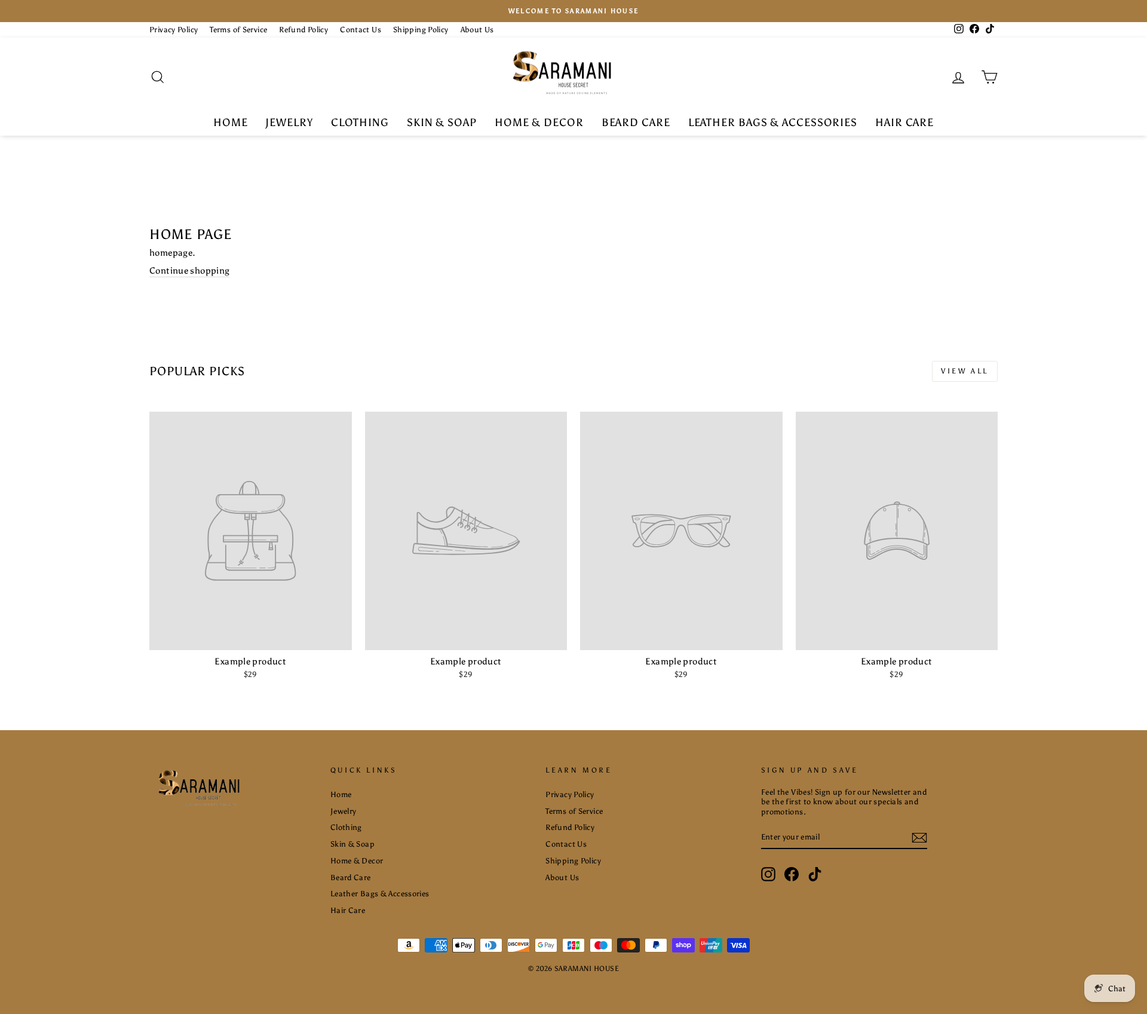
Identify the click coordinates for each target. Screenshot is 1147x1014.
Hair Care (904, 122)
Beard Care (636, 122)
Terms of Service (238, 29)
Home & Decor (539, 122)
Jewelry (288, 122)
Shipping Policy (421, 29)
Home (230, 122)
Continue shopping (189, 270)
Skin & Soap (442, 122)
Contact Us (360, 29)
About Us (477, 29)
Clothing (360, 122)
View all (965, 371)
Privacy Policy (173, 29)
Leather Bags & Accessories (772, 122)
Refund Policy (303, 29)
